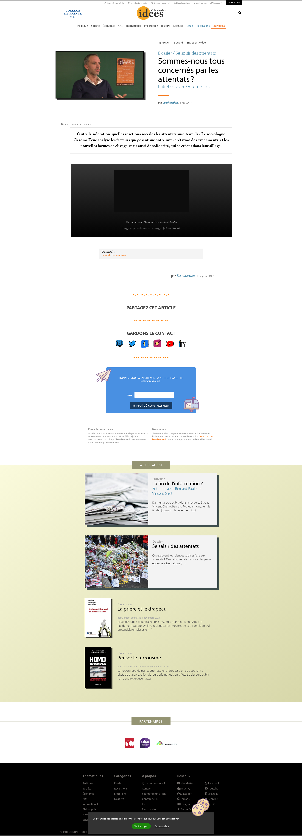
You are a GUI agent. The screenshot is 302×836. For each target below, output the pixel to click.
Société (95, 25)
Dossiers (119, 799)
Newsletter (186, 783)
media (67, 124)
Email (130, 395)
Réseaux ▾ (217, 3)
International (133, 25)
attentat (87, 124)
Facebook (213, 783)
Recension (125, 604)
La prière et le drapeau (142, 608)
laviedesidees (170, 222)
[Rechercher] (240, 13)
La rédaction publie (138, 3)
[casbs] (129, 743)
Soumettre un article (115, 3)
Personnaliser (162, 826)
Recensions (203, 25)
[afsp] (145, 743)
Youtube (213, 788)
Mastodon (186, 793)
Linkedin (212, 793)
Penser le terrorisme (139, 657)
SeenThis (212, 799)
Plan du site (149, 809)
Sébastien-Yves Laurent (133, 666)
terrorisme (77, 124)
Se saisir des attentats (114, 255)
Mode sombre (201, 3)
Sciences (178, 25)
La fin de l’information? (177, 483)
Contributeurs (150, 799)
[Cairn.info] (166, 743)
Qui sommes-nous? (162, 3)
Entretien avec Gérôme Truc (142, 222)
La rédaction (170, 102)
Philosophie (151, 25)
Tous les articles (183, 3)
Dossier (158, 541)
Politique (82, 25)
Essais (190, 25)
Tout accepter (141, 826)
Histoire (165, 25)
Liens (145, 804)
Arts (120, 25)
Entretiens (219, 25)
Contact (146, 788)
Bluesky (185, 788)
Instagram (186, 804)
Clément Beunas (129, 617)
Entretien (164, 42)
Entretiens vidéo (196, 42)
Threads (185, 799)
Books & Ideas (233, 2)
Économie (109, 25)
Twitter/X (185, 809)
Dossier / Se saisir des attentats (187, 53)
